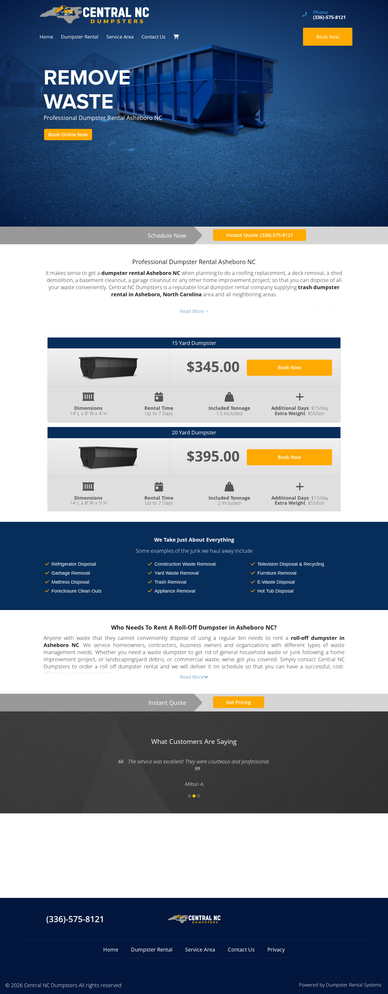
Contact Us (153, 37)
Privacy (276, 949)
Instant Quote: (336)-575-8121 (259, 235)
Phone (320, 12)
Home (46, 37)
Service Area (120, 37)
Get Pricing (238, 702)
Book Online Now (68, 134)
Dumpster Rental (79, 37)
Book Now (327, 37)
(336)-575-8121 (75, 919)
